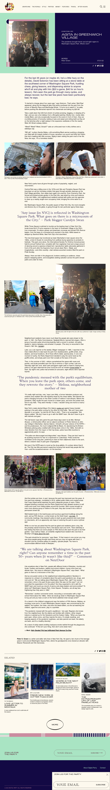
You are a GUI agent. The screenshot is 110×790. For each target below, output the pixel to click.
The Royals (36, 7)
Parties (51, 7)
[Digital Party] (9, 7)
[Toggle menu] (104, 6)
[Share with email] (100, 66)
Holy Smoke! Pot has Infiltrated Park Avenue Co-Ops (51, 630)
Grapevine (26, 7)
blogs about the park (41, 533)
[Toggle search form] (101, 6)
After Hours (83, 7)
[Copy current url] (93, 66)
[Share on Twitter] (98, 66)
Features (65, 7)
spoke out (60, 408)
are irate (72, 516)
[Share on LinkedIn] (103, 66)
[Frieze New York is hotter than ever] (42, 683)
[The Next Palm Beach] (68, 677)
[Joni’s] (16, 688)
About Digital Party (90, 767)
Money (57, 7)
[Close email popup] (107, 775)
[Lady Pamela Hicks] (93, 686)
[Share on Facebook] (96, 66)
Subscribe (100, 784)
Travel (73, 7)
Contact (103, 767)
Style (44, 7)
